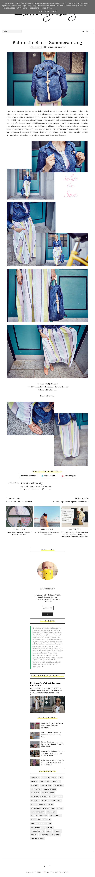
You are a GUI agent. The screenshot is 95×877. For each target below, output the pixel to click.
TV (43, 778)
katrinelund (56, 800)
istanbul (35, 800)
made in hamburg (45, 804)
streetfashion (37, 831)
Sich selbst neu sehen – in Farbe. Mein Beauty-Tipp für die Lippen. (52, 744)
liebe (33, 804)
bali (60, 778)
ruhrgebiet (48, 827)
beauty (34, 781)
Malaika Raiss (51, 390)
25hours (35, 778)
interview (57, 797)
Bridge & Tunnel (52, 384)
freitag (56, 781)
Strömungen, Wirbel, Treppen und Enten (45, 684)
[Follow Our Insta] (47, 614)
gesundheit (36, 789)
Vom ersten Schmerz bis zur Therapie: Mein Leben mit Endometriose (53, 753)
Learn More (44, 11)
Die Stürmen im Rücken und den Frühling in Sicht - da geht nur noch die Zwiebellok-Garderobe (75, 534)
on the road (55, 816)
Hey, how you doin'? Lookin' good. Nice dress (19, 533)
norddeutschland (39, 816)
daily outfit (37, 47)
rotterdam (36, 827)
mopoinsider (48, 808)
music (59, 808)
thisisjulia (51, 396)
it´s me (45, 800)
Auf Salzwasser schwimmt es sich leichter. (47, 533)
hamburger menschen (40, 797)
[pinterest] (44, 866)
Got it (54, 11)
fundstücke (46, 785)
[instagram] (87, 31)
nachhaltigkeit (37, 812)
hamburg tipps (48, 793)
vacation (56, 835)
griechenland (50, 789)
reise (49, 823)
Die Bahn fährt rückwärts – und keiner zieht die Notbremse (52, 726)
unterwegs (45, 835)
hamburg (35, 793)
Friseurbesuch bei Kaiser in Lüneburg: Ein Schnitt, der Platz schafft (52, 762)
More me (48, 608)
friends (34, 785)
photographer (37, 823)
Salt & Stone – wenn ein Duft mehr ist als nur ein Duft (51, 735)
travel (34, 835)
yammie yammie (37, 838)
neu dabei (51, 812)
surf (49, 831)
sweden (57, 831)
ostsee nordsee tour (40, 819)
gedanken (58, 785)
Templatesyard (59, 872)
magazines (36, 808)
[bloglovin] (83, 31)
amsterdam (51, 778)
